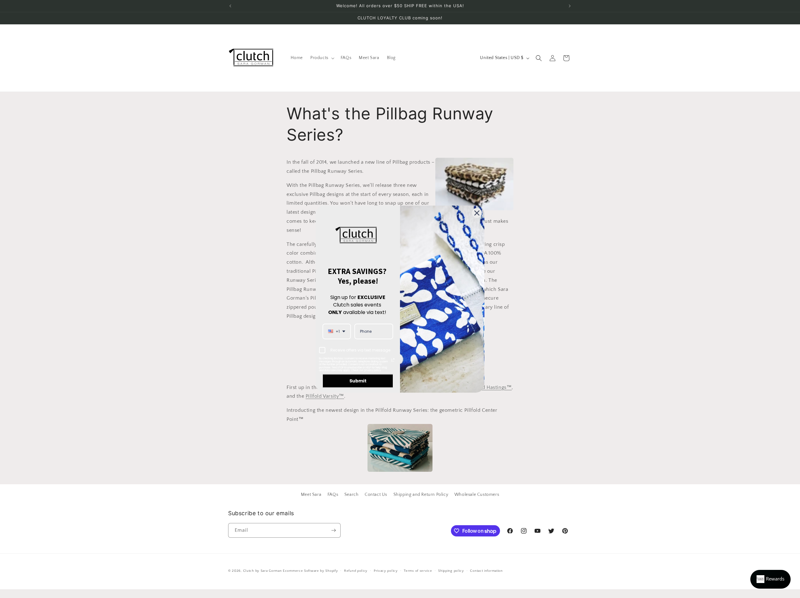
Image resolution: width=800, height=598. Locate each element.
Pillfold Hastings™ (490, 387)
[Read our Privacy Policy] (393, 360)
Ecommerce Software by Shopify (310, 571)
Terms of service (418, 571)
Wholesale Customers (476, 494)
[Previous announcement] (230, 6)
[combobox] (336, 331)
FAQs (333, 494)
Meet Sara (311, 494)
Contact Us (376, 494)
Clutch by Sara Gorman (262, 571)
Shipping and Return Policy (420, 494)
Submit (358, 381)
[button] (322, 57)
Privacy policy (386, 571)
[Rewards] (770, 579)
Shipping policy (451, 571)
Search (351, 494)
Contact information (486, 571)
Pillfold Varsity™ (325, 396)
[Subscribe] (333, 530)
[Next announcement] (570, 6)
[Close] (476, 213)
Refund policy (356, 571)
